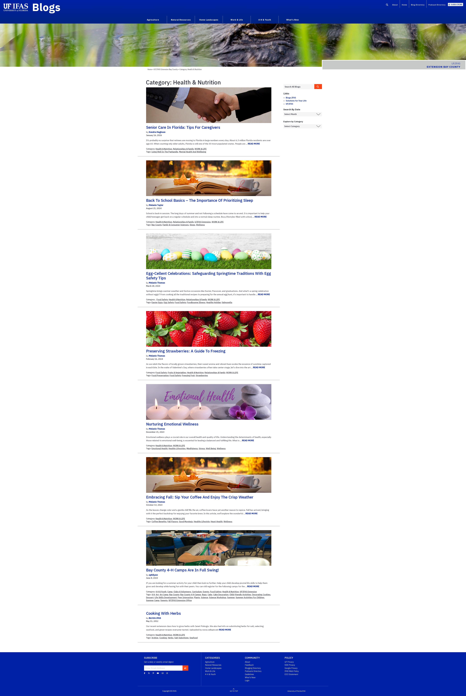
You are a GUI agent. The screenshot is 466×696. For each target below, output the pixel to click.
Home (404, 5)
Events (206, 591)
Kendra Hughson (157, 132)
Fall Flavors (172, 521)
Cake (210, 594)
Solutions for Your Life (296, 100)
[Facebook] (144, 673)
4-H (153, 594)
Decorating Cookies (261, 594)
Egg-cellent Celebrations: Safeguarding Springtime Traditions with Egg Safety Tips (208, 275)
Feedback (249, 665)
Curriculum (197, 591)
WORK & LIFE (201, 149)
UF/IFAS (289, 104)
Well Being (211, 448)
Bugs (204, 594)
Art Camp (164, 594)
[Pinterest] (153, 673)
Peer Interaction (185, 597)
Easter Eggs (157, 302)
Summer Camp (152, 600)
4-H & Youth (161, 591)
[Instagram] (167, 673)
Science (204, 597)
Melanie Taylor (156, 205)
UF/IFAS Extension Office (180, 600)
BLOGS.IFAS (155, 618)
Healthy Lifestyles (177, 448)
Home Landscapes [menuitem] (208, 20)
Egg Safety (169, 302)
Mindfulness (192, 448)
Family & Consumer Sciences (176, 225)
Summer (231, 597)
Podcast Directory (437, 5)
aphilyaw (153, 574)
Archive (155, 638)
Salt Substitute (181, 638)
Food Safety (162, 299)
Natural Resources (213, 665)
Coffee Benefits (159, 521)
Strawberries (202, 375)
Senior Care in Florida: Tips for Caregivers (183, 127)
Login (247, 680)
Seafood (194, 638)
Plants (197, 597)
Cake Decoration (221, 594)
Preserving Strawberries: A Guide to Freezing (185, 351)
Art (157, 594)
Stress (202, 448)
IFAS (303, 691)
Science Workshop (217, 597)
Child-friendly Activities (240, 594)
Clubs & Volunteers (182, 591)
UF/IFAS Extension (248, 591)
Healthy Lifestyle (202, 521)
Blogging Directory (253, 668)
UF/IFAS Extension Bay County (166, 69)
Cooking (163, 638)
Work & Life (210, 671)
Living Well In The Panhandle (165, 152)
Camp (170, 591)
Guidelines (249, 674)
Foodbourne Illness (196, 302)
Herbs (170, 638)
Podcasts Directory (253, 671)
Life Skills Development (166, 597)
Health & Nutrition (164, 149)
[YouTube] (158, 673)
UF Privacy (289, 662)
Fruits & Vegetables (177, 372)
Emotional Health (160, 448)
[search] (318, 86)
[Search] (387, 5)
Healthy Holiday (213, 302)
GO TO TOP (234, 691)
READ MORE (254, 143)
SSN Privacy (290, 665)
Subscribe (456, 4)
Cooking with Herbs (163, 613)
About (395, 5)
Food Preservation (160, 375)
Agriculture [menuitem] (153, 20)
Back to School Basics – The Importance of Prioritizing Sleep (199, 200)
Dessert (150, 597)
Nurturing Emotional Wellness (172, 424)
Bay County (157, 225)
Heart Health (217, 521)
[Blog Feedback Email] (162, 673)
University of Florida (294, 691)
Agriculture (209, 662)
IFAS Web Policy (292, 671)
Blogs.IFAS (291, 97)
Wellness (200, 225)
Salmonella (227, 302)
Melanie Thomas (157, 282)
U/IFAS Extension (203, 222)
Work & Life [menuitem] (237, 20)
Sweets (164, 600)
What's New (250, 677)
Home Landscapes (213, 668)
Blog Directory (417, 5)
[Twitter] (149, 673)
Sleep (192, 225)
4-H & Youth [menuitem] (264, 20)
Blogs (46, 7)
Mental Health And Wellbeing (192, 152)
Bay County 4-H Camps (190, 594)
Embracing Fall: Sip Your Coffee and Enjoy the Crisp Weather (199, 497)
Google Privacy (291, 668)
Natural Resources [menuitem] (181, 20)
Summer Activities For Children (250, 597)
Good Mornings (186, 521)
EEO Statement (291, 674)
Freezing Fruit (188, 375)
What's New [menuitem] (292, 20)
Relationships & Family (183, 149)
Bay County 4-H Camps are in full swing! (182, 569)
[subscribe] (185, 668)
